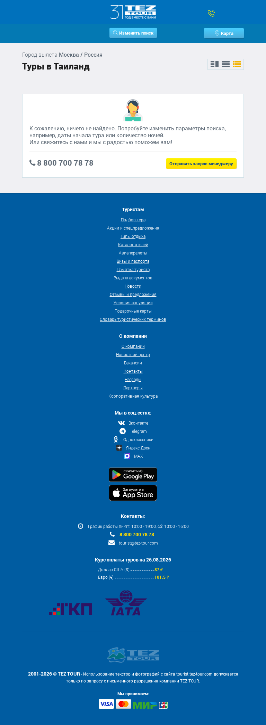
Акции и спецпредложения (133, 227)
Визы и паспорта (133, 261)
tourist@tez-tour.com (138, 542)
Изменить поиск (136, 33)
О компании (133, 346)
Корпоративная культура (133, 395)
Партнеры (133, 387)
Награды (133, 379)
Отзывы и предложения (133, 294)
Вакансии (133, 362)
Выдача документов (133, 277)
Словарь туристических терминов (133, 319)
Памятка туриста (133, 269)
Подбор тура (133, 219)
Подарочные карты (133, 310)
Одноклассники (138, 439)
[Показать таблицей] (226, 64)
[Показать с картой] (215, 64)
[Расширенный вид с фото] (237, 64)
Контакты (133, 371)
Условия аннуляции (133, 302)
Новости (133, 286)
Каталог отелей (133, 244)
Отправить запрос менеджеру (201, 163)
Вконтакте (138, 422)
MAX (138, 456)
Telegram (138, 431)
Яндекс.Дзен (138, 447)
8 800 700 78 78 (136, 534)
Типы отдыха (133, 236)
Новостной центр (133, 354)
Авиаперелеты (133, 252)
